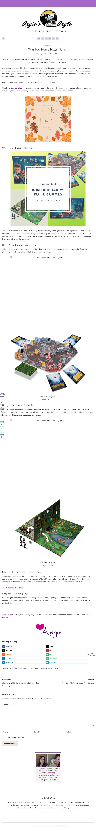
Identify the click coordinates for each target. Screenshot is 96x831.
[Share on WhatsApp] (2, 428)
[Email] (57, 38)
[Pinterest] (53, 38)
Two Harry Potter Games (12, 587)
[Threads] (46, 38)
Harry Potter (34, 668)
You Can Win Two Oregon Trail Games (78, 681)
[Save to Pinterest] (2, 411)
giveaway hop (20, 668)
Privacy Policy (20, 737)
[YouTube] (49, 38)
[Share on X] (2, 402)
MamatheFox (7, 614)
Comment (8, 705)
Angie (41, 54)
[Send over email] (2, 424)
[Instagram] (42, 38)
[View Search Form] (3, 38)
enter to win (8, 668)
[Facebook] (38, 38)
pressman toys (46, 668)
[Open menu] (48, 3)
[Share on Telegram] (2, 433)
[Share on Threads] (2, 407)
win (56, 668)
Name (6, 732)
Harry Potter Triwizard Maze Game (19, 245)
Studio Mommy (61, 826)
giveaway (48, 45)
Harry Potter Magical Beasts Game (19, 405)
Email (37, 732)
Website (69, 732)
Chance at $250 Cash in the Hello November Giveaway (20, 683)
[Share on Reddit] (2, 415)
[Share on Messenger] (2, 437)
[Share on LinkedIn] (2, 420)
